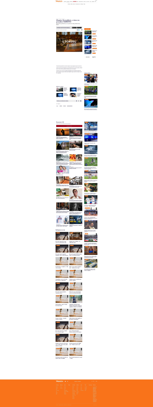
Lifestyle (84, 1)
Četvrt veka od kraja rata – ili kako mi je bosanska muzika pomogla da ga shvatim (95, 400)
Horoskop (93, 1)
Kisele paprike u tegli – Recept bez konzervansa (61, 305)
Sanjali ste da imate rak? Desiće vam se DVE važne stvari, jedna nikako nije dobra (62, 344)
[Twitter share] (79, 29)
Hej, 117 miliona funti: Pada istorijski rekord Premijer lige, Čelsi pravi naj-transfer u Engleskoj (89, 270)
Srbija (94, 53)
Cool (90, 1)
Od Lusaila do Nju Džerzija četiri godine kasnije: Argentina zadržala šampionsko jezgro (90, 97)
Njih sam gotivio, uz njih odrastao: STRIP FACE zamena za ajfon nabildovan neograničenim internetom (95, 395)
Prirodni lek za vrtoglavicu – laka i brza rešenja (62, 267)
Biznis (56, 389)
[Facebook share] (77, 29)
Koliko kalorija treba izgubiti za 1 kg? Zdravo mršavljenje (75, 319)
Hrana (71, 283)
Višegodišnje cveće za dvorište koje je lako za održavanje (61, 280)
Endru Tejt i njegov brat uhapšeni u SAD (94, 41)
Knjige (77, 389)
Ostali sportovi (65, 390)
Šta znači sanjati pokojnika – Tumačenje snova (61, 293)
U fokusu (68, 1)
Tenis (64, 389)
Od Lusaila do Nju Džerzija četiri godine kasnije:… (94, 31)
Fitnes (73, 389)
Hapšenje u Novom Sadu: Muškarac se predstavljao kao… (79, 89)
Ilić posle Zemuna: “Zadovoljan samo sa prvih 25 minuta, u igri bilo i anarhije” (90, 193)
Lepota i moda (58, 270)
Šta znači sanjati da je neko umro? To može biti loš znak (61, 242)
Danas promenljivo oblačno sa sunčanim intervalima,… (94, 51)
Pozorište (77, 391)
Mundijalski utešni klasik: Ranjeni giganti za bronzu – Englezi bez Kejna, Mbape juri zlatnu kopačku (90, 244)
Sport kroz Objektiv (66, 391)
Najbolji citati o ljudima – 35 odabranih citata (74, 242)
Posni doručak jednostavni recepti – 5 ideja (75, 358)
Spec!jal (65, 392)
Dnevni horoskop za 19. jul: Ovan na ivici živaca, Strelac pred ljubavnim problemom (90, 109)
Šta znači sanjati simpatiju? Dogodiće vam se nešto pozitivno (62, 255)
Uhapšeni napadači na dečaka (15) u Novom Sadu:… (66, 94)
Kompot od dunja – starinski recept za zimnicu (61, 319)
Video (81, 389)
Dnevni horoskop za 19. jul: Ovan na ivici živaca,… (94, 36)
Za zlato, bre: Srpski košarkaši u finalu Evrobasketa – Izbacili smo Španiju (90, 205)
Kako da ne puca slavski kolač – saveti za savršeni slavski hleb (75, 293)
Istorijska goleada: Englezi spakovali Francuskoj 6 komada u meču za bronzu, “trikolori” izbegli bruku (90, 168)
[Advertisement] (76, 11)
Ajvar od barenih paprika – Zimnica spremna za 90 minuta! (75, 331)
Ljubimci (73, 396)
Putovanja (73, 392)
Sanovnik (73, 398)
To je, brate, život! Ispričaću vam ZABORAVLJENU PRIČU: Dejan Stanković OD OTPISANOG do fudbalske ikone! (95, 389)
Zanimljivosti (82, 390)
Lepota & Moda (74, 391)
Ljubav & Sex (73, 390)
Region (57, 392)
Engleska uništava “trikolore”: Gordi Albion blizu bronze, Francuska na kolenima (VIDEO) (90, 181)
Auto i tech (87, 1)
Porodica (73, 397)
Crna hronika (62, 18)
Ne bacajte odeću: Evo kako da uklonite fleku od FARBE (62, 358)
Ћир (96, 0)
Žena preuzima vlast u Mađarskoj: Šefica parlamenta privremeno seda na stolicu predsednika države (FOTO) (90, 257)
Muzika (77, 390)
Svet (94, 43)
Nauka (85, 390)
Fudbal (86, 74)
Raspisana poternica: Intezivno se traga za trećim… (65, 89)
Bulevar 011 (71, 1)
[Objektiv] (59, 1)
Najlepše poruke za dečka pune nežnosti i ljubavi (75, 280)
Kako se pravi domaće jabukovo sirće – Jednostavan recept (75, 267)
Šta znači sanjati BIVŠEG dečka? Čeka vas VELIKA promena (75, 255)
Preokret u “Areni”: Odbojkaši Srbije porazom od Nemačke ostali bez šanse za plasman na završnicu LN (90, 218)
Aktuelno (77, 392)
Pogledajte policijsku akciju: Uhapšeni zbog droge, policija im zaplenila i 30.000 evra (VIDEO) (75, 305)
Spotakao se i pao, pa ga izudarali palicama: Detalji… (79, 95)
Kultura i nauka (81, 1)
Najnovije (65, 1)
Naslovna (57, 18)
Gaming (85, 389)
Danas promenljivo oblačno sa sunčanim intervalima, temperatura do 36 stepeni (90, 155)
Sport (77, 1)
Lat (95, 0)
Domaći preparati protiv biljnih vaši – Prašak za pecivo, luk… (75, 344)
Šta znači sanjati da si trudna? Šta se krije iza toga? (61, 331)
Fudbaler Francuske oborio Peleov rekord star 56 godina (90, 84)
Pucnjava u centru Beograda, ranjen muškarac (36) (94, 46)
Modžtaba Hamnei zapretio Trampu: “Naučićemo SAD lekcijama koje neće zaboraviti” (90, 231)
